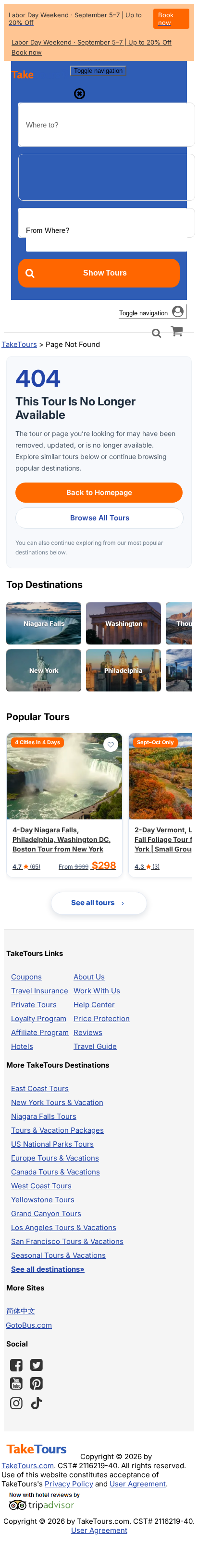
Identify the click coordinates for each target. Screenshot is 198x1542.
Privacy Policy (69, 1483)
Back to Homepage (99, 492)
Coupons (26, 976)
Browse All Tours (99, 517)
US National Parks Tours (52, 1144)
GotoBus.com (29, 1325)
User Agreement (138, 1483)
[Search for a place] (157, 332)
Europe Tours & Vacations (55, 1157)
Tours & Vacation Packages (57, 1130)
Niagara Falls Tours (43, 1116)
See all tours (93, 902)
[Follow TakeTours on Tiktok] (36, 1403)
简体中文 (20, 1310)
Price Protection (102, 1018)
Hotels (22, 1046)
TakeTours (19, 344)
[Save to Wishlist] (110, 744)
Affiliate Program (40, 1032)
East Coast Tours (40, 1088)
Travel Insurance (39, 990)
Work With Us (97, 990)
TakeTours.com (27, 1465)
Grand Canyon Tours (46, 1213)
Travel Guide (95, 1046)
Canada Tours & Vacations (55, 1171)
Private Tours (34, 1004)
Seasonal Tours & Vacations (58, 1255)
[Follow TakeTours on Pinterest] (36, 1383)
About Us (89, 976)
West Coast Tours (41, 1185)
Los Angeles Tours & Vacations (63, 1227)
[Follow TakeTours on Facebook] (16, 1365)
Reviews (88, 1032)
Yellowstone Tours (42, 1199)
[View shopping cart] (177, 330)
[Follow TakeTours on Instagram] (16, 1403)
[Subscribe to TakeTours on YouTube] (16, 1384)
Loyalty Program (38, 1018)
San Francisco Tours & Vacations (67, 1241)
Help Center (94, 1004)
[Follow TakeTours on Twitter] (36, 1365)
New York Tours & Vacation (57, 1102)
